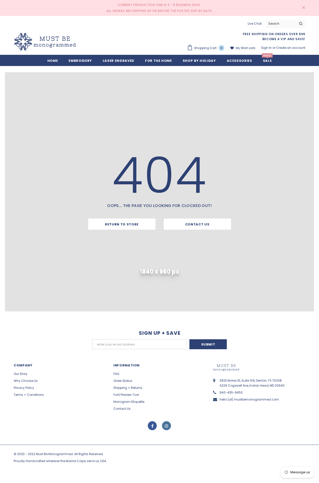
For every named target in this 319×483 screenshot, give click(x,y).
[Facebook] (152, 425)
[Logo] (45, 41)
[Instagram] (166, 425)
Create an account (290, 48)
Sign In (266, 48)
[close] (303, 7)
